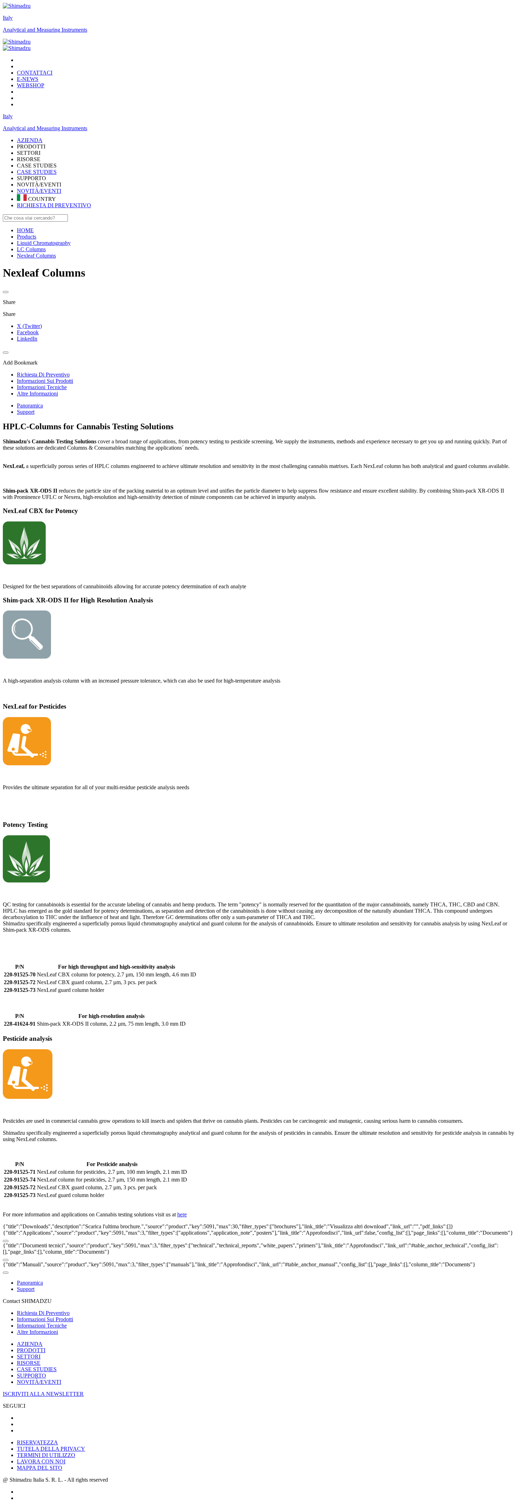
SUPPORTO (31, 1376)
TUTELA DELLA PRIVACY (51, 1449)
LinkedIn (27, 339)
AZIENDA (30, 1344)
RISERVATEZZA (37, 1442)
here (182, 1214)
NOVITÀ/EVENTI (39, 191)
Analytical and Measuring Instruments (45, 30)
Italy (8, 18)
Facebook (28, 332)
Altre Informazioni (37, 1332)
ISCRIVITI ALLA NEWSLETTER (43, 1394)
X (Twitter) (29, 326)
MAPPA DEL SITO (39, 1468)
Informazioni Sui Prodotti (45, 1319)
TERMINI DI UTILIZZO (46, 1455)
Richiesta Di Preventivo (43, 1313)
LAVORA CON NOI (41, 1461)
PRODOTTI (31, 1350)
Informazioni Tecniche (42, 1326)
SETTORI (28, 1357)
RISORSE (28, 1363)
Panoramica (30, 406)
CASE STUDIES (37, 172)
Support (25, 412)
